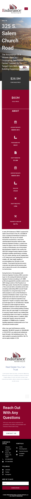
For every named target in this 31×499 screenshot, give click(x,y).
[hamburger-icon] (26, 8)
